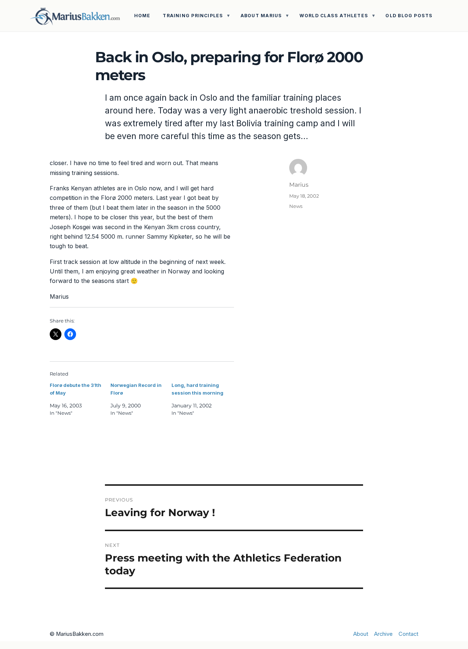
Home (142, 15)
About (360, 634)
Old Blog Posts (409, 15)
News (295, 206)
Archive (383, 634)
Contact (408, 634)
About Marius (261, 15)
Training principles (193, 15)
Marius (299, 184)
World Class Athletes (333, 15)
